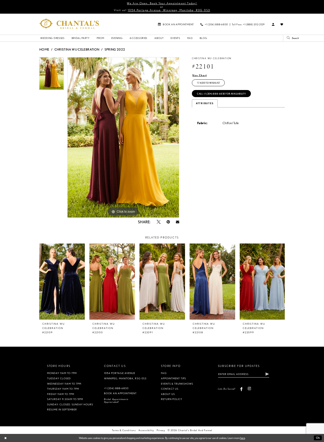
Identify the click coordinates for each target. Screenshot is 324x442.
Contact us (169, 388)
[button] (273, 24)
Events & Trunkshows (177, 383)
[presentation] (62, 282)
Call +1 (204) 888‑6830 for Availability (221, 94)
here (242, 438)
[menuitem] (176, 24)
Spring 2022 (115, 49)
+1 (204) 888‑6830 (116, 388)
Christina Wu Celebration (76, 49)
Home (44, 49)
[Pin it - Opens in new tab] (168, 222)
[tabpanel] (51, 75)
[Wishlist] (282, 24)
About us (168, 394)
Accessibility (146, 430)
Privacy (161, 430)
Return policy (171, 399)
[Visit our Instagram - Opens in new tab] (249, 388)
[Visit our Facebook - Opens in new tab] (241, 388)
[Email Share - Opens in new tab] (177, 222)
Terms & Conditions (124, 430)
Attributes (205, 103)
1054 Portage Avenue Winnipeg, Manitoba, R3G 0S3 (125, 376)
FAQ (164, 373)
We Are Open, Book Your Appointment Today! (162, 3)
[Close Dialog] (5, 438)
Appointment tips (173, 378)
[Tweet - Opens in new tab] (158, 222)
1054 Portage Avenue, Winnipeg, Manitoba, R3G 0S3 (169, 10)
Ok (318, 438)
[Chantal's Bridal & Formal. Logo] (69, 23)
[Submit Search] (286, 38)
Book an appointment (120, 393)
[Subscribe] (267, 374)
